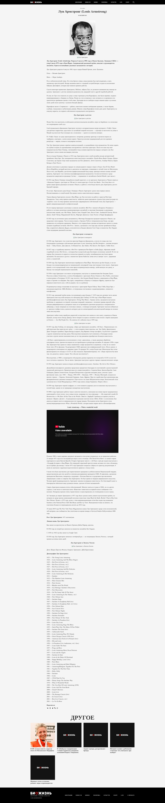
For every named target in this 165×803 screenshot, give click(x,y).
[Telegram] (52, 708)
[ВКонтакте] (48, 708)
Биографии (78, 2)
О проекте (130, 795)
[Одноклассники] (50, 708)
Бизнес (96, 2)
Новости (87, 2)
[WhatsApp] (57, 708)
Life (121, 2)
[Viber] (55, 708)
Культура (113, 2)
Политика (104, 2)
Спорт (127, 2)
